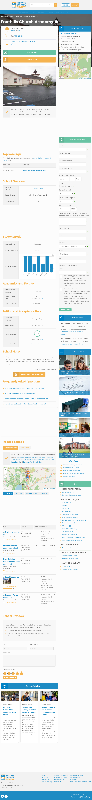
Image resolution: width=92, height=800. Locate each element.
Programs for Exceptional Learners (73, 473)
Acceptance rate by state (70, 569)
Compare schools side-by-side (71, 495)
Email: (61, 146)
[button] (29, 476)
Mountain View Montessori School (10, 547)
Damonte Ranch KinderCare (32, 462)
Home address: (64, 228)
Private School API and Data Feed (80, 782)
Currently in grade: (65, 190)
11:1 (41, 299)
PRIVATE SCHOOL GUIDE (56, 12)
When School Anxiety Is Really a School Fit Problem (29, 710)
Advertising (73, 780)
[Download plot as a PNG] (53, 255)
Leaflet (44, 489)
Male (62, 186)
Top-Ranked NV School (70, 33)
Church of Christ (37, 188)
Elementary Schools (31, 493)
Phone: (61, 269)
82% (41, 339)
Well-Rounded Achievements (72, 471)
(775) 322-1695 (18, 36)
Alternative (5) (66, 526)
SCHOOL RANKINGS (38, 12)
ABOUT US (70, 12)
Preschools (44, 493)
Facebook (6, 796)
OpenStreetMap (51, 489)
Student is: (62, 183)
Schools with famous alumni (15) (72, 540)
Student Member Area (61, 775)
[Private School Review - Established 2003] (19, 5)
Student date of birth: (66, 175)
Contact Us (57, 782)
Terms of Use (75, 797)
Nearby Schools (25, 447)
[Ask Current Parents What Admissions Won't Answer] (10, 696)
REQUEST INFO (32, 52)
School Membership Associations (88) (73, 537)
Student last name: (65, 168)
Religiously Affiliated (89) (70, 535)
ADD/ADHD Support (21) (69, 529)
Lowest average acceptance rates (34, 170)
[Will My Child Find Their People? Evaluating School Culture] (49, 696)
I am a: (5, 645)
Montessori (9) (66, 511)
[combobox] (40, 5)
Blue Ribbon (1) (66, 503)
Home (44, 775)
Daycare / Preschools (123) (70, 514)
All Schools (8, 493)
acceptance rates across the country (74, 344)
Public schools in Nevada (70, 556)
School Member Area (76, 775)
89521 (20, 30)
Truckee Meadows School (25, 457)
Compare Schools (59, 780)
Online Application (37, 344)
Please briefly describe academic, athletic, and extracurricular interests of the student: (74, 214)
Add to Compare (11, 540)
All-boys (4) (65, 509)
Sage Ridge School (12, 577)
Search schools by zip (68, 492)
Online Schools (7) (67, 532)
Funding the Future (69, 476)
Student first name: (65, 161)
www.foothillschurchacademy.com (23, 41)
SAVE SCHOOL (32, 59)
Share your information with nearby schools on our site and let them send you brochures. (76, 281)
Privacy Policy (85, 797)
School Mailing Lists (76, 777)
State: (61, 250)
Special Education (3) (68, 523)
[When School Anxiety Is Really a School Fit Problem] (29, 696)
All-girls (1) (65, 506)
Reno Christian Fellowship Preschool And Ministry (33, 459)
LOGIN (65, 5)
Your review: (7, 653)
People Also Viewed (11, 447)
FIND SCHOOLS (23, 12)
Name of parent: (64, 153)
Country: (62, 243)
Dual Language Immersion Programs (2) (74, 520)
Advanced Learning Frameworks (73, 465)
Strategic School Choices (71, 468)
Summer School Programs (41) (71, 517)
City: (60, 235)
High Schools (19, 493)
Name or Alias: (34, 645)
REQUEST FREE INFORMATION (32, 374)
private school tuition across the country (72, 333)
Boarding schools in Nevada (70, 559)
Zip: (60, 258)
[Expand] (5, 476)
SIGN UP (75, 5)
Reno (13, 30)
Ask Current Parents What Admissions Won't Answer (9, 711)
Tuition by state (67, 566)
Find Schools (46, 780)
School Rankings (47, 782)
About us (45, 777)
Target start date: (65, 205)
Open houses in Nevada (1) (70, 548)
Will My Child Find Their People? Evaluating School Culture (48, 711)
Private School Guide (60, 777)
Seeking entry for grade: (67, 198)
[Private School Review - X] (2, 796)
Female (69, 186)
